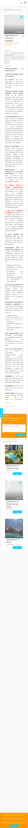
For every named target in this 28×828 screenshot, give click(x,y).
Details (17, 474)
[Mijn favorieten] (25, 3)
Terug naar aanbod (10, 406)
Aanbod (9, 9)
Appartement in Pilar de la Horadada (13, 9)
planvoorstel (11, 399)
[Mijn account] (21, 3)
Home (3, 9)
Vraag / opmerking (6, 423)
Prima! (14, 826)
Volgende (20, 435)
